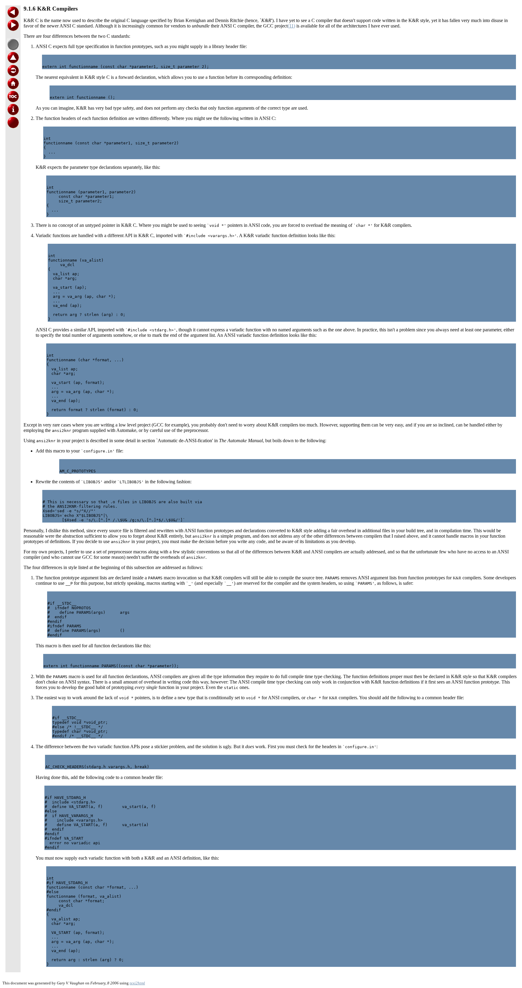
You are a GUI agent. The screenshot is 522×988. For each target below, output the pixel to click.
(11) (291, 25)
